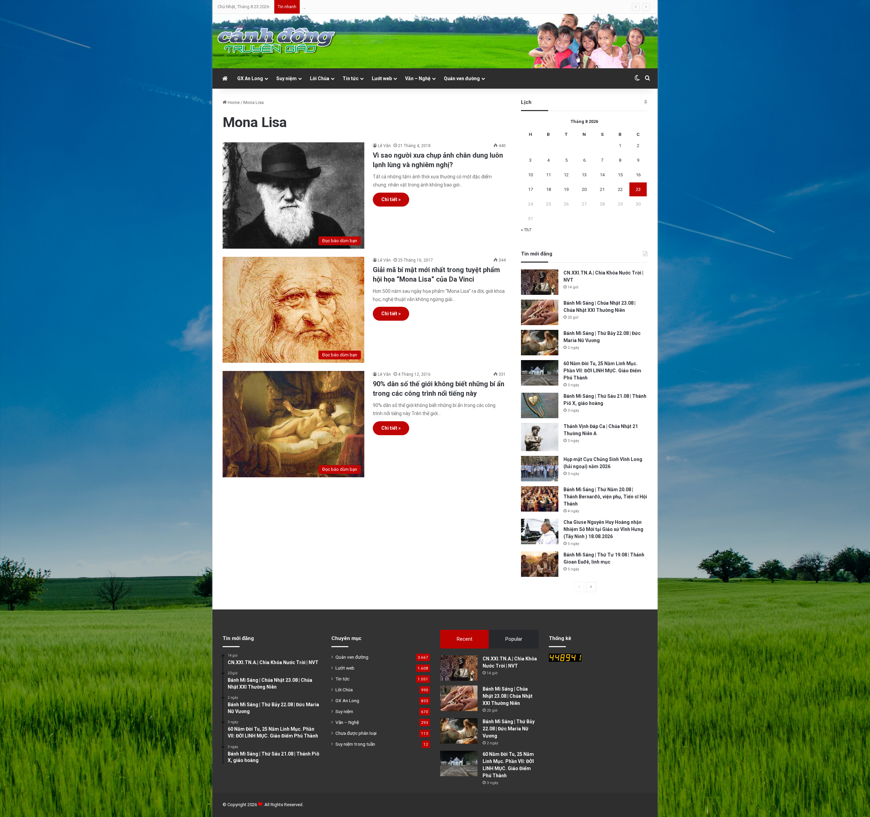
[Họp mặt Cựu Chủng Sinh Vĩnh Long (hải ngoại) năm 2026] (539, 468)
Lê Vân (384, 145)
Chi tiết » (391, 199)
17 (530, 189)
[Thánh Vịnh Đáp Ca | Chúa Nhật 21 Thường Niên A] (539, 437)
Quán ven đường (462, 78)
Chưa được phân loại (356, 733)
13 (584, 174)
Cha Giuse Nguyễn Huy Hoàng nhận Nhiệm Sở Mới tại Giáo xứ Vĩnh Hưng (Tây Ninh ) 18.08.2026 (603, 529)
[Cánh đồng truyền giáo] (277, 41)
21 (602, 189)
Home (233, 102)
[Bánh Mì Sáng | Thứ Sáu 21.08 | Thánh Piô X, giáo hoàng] (539, 405)
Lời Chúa (319, 78)
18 (548, 189)
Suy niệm (286, 78)
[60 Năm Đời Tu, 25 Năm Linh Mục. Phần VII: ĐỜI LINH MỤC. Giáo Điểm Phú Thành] (539, 373)
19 (566, 189)
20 (584, 189)
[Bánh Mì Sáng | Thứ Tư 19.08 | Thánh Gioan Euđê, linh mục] (539, 564)
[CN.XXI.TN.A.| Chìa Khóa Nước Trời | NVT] (539, 282)
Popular (513, 639)
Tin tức (351, 78)
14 (602, 174)
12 (566, 174)
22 (620, 189)
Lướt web (382, 78)
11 (548, 174)
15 (620, 174)
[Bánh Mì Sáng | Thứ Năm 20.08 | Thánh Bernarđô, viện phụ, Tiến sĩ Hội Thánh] (539, 499)
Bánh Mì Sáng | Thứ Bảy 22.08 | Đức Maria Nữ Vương (353, 6)
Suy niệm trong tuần (355, 744)
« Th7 (526, 229)
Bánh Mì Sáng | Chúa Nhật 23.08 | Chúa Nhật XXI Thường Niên (508, 696)
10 (530, 174)
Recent (464, 639)
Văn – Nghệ (418, 78)
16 (638, 174)
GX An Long (250, 78)
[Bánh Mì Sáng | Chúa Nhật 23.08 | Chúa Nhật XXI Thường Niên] (539, 312)
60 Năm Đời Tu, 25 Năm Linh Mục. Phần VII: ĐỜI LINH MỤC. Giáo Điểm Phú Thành (602, 370)
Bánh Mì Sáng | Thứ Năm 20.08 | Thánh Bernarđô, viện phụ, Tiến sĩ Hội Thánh (605, 497)
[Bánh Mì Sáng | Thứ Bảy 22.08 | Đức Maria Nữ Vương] (539, 342)
